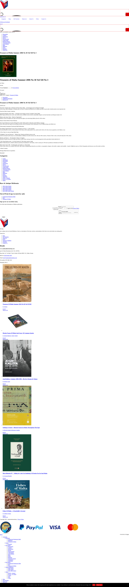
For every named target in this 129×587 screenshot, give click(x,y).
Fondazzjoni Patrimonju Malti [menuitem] (14, 539)
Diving (4, 37)
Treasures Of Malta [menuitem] (12, 541)
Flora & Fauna (6, 39)
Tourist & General (6, 42)
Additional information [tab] (7, 98)
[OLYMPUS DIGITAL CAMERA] (8, 76)
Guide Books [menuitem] (11, 552)
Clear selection (16, 87)
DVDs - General (6, 178)
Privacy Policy (76, 208)
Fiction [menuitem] (6, 543)
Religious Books (6, 41)
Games (4, 158)
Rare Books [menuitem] (7, 562)
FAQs (4, 239)
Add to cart (3, 93)
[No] (127, 585)
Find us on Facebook (5, 22)
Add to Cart (5, 310)
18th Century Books (7, 188)
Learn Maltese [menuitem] (11, 553)
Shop (4, 235)
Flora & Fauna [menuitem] (11, 551)
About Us (5, 238)
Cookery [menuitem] (10, 547)
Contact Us (5, 243)
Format (1, 87)
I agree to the (73, 208)
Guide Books (5, 40)
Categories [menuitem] (5, 536)
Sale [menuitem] (9, 576)
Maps (4, 45)
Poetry (4, 47)
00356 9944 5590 (8, 255)
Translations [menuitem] (10, 559)
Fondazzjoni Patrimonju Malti (9, 196)
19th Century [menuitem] (11, 569)
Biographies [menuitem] (10, 546)
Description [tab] (5, 97)
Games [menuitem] (9, 575)
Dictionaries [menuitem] (10, 549)
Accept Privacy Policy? (57, 208)
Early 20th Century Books (8, 191)
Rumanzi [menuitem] (10, 544)
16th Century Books (7, 186)
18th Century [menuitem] (11, 568)
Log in (2, 16)
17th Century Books (7, 187)
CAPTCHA (55, 209)
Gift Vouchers (6, 237)
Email (59, 206)
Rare (4, 197)
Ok (93, 584)
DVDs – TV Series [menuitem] (12, 574)
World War (5, 50)
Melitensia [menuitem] (7, 538)
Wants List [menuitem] (5, 581)
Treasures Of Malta (14, 95)
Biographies (5, 34)
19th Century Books (7, 189)
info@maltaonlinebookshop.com (10, 257)
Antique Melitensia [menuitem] (9, 567)
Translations (5, 159)
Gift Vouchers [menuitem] (6, 580)
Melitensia (5, 46)
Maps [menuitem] (9, 555)
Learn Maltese (6, 44)
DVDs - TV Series (7, 179)
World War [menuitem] (10, 561)
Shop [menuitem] (4, 579)
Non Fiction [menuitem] (7, 545)
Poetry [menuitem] (9, 556)
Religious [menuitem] (10, 557)
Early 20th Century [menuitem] (12, 570)
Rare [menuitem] (9, 564)
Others (4, 180)
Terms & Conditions (7, 240)
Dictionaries (5, 36)
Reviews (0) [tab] (5, 99)
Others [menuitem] (6, 572)
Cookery (4, 35)
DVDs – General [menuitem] (11, 573)
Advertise (5, 241)
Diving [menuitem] (9, 550)
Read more (99, 584)
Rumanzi (5, 48)
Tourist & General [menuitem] (12, 558)
